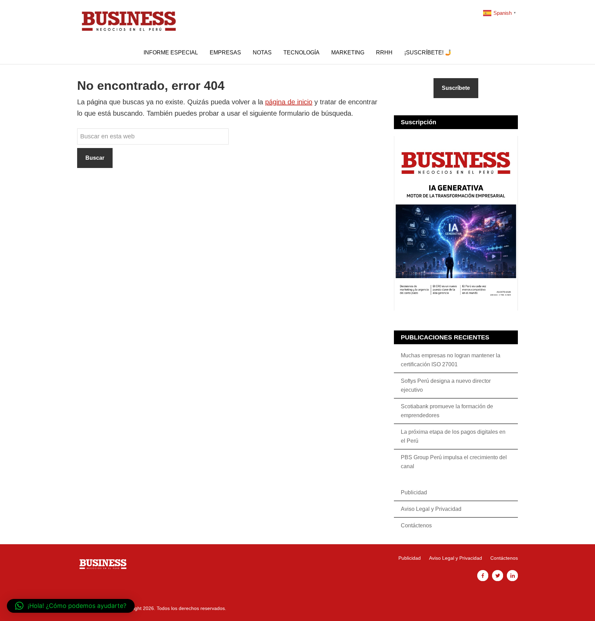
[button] (71, 606)
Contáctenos (416, 525)
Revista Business (128, 20)
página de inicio (288, 102)
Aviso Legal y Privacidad (431, 509)
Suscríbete (456, 88)
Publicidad (414, 492)
